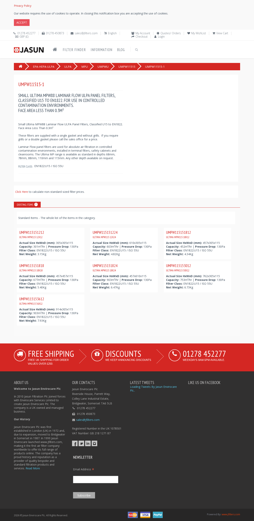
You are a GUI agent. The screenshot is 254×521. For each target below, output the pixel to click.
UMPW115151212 (31, 234)
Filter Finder (74, 49)
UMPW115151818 (31, 267)
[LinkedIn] (88, 443)
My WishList (198, 33)
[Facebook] (75, 443)
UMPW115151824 (105, 267)
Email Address (83, 469)
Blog (121, 49)
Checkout (142, 36)
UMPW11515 (126, 66)
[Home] (55, 49)
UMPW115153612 (31, 300)
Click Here (22, 192)
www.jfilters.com (231, 514)
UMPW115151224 (105, 234)
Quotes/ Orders (171, 33)
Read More (33, 468)
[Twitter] (81, 443)
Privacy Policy (22, 6)
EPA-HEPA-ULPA (43, 66)
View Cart (222, 33)
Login (161, 36)
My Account (143, 33)
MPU (84, 66)
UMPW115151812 (178, 234)
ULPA (67, 66)
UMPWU (103, 66)
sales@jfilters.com (86, 33)
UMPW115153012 (178, 267)
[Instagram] (94, 443)
